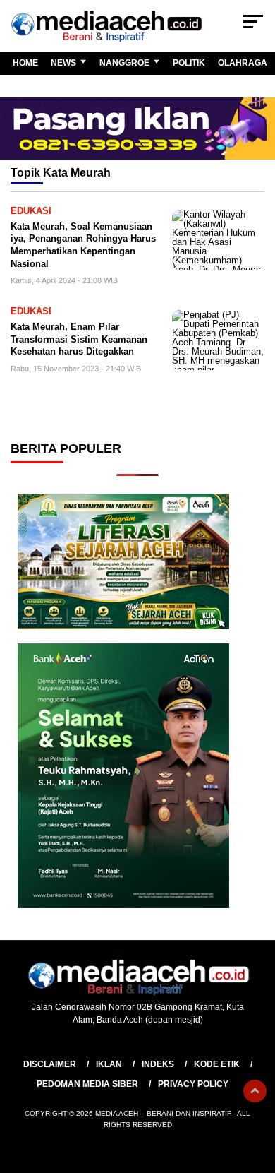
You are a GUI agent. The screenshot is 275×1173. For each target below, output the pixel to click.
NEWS (63, 63)
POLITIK (189, 63)
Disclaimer (49, 1064)
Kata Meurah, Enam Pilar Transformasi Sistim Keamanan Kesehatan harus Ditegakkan (79, 339)
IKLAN (109, 1064)
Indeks (158, 1064)
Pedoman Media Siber (87, 1084)
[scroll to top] (255, 1091)
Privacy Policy (193, 1084)
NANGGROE (124, 63)
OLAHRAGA (242, 63)
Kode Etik (217, 1064)
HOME (25, 63)
